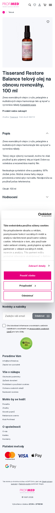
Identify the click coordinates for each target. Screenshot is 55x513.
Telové (11, 12)
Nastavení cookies (10, 392)
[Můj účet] (39, 4)
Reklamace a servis (10, 416)
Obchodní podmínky (11, 377)
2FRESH (39, 504)
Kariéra (5, 435)
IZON (31, 504)
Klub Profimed (8, 419)
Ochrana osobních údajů (13, 388)
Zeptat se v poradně (11, 365)
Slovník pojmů (8, 412)
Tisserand (14, 117)
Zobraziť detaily (37, 265)
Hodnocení (9, 197)
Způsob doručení (9, 380)
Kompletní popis (28, 105)
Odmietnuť (27, 295)
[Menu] (50, 5)
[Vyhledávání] (30, 4)
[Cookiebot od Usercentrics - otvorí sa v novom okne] (38, 215)
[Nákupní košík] (45, 5)
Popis (6, 133)
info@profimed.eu (10, 361)
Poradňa (6, 404)
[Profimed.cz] (11, 5)
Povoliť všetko (27, 275)
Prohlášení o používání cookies (15, 384)
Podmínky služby (25, 484)
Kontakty (6, 439)
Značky (5, 408)
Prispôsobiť (25, 285)
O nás (4, 431)
